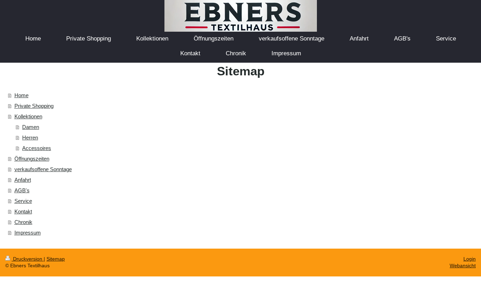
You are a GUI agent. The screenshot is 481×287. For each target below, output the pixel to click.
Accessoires (36, 148)
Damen (30, 127)
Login (469, 259)
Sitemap (55, 259)
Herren (30, 138)
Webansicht (463, 265)
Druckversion (28, 259)
